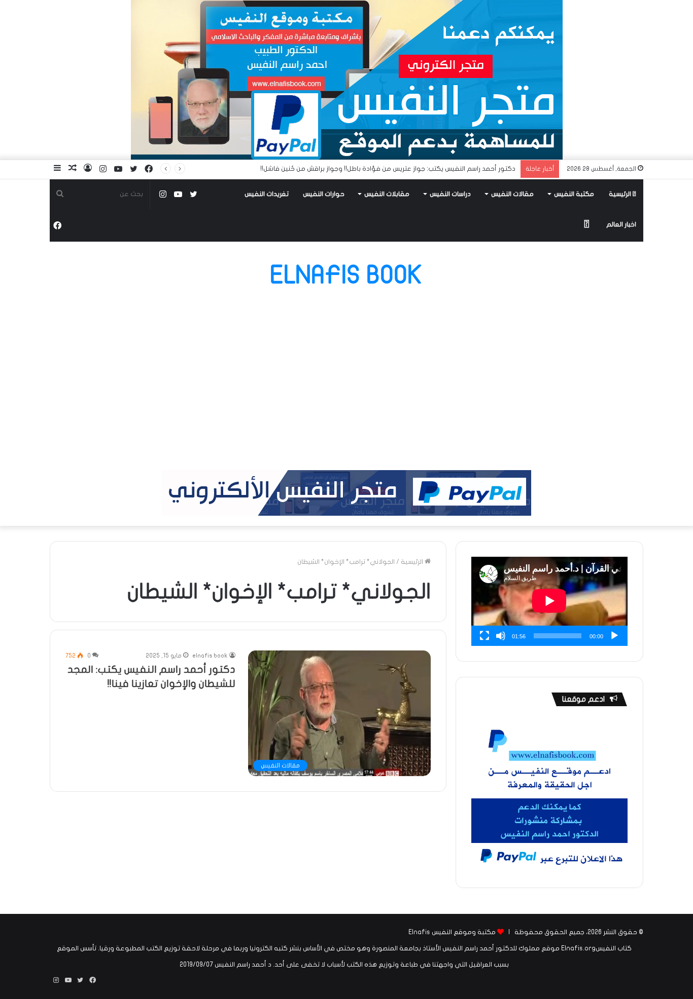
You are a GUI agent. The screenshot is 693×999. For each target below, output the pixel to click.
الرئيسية (621, 194)
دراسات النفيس (450, 194)
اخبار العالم (621, 224)
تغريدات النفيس (267, 194)
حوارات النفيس (323, 194)
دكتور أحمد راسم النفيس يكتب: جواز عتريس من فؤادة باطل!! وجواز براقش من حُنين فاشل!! (387, 168)
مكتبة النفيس (574, 194)
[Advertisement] (346, 379)
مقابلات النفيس (386, 194)
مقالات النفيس (512, 194)
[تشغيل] (614, 636)
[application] (549, 601)
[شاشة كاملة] (484, 636)
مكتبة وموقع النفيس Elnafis (452, 932)
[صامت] (501, 636)
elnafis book (210, 655)
